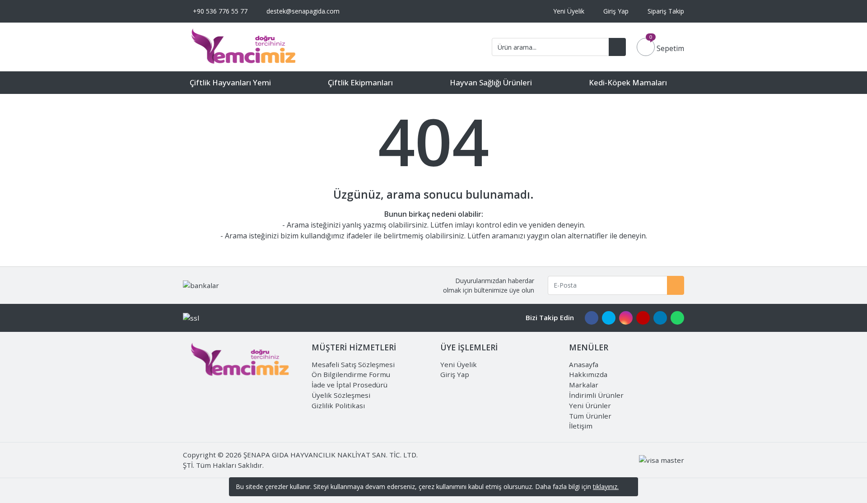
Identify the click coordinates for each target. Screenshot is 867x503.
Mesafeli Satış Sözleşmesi (353, 364)
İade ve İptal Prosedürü (349, 384)
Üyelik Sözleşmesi (341, 395)
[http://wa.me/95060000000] (677, 317)
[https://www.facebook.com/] (591, 317)
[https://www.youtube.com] (643, 317)
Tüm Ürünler (590, 415)
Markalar (583, 384)
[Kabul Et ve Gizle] (628, 487)
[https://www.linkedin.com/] (660, 317)
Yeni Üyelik (458, 364)
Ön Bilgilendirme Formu (351, 374)
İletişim (580, 425)
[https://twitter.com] (608, 317)
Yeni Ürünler (590, 405)
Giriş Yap (454, 374)
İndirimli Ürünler (596, 395)
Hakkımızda (588, 374)
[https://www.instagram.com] (626, 317)
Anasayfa (583, 364)
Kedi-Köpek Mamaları (628, 82)
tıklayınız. (606, 486)
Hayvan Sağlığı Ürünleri (491, 82)
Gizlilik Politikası (338, 405)
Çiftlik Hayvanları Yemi (230, 82)
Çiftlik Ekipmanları (360, 82)
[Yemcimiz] (244, 47)
